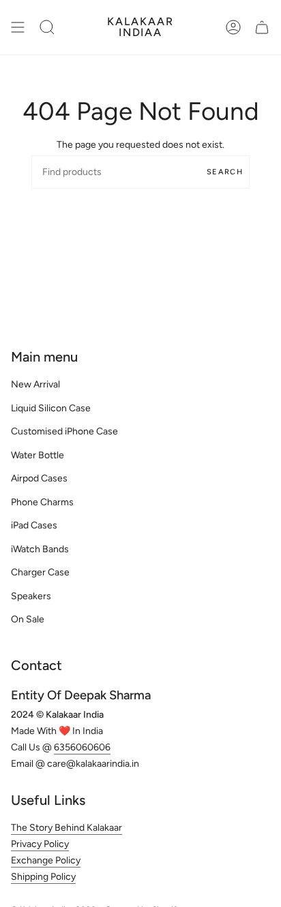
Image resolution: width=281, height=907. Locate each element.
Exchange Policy (45, 860)
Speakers (31, 596)
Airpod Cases (39, 478)
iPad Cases (34, 525)
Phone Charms (42, 502)
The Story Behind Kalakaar (66, 827)
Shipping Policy (43, 876)
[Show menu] (18, 27)
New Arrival (35, 384)
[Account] (233, 27)
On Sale (27, 619)
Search (225, 172)
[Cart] (262, 27)
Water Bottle (37, 455)
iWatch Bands (40, 549)
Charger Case (40, 572)
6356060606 (82, 747)
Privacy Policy (40, 844)
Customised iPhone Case (64, 431)
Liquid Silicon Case (51, 408)
